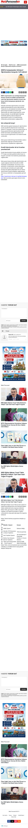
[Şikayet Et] (25, 339)
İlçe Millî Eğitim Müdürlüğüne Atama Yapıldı (16, 6)
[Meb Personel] (10, 2)
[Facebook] (2, 92)
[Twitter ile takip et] (12, 821)
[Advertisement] (14, 24)
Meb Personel (12, 64)
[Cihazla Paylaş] (12, 92)
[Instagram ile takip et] (15, 821)
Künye (10, 815)
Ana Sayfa (5, 64)
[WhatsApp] (10, 92)
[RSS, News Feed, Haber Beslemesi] (19, 821)
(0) (14, 339)
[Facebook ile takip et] (9, 821)
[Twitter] (4, 92)
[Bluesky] (6, 92)
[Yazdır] (19, 92)
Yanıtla (11, 339)
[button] (21, 92)
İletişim (15, 815)
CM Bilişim (5, 826)
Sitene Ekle (13, 817)
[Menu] (25, 2)
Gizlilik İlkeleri (21, 815)
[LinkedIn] (8, 92)
